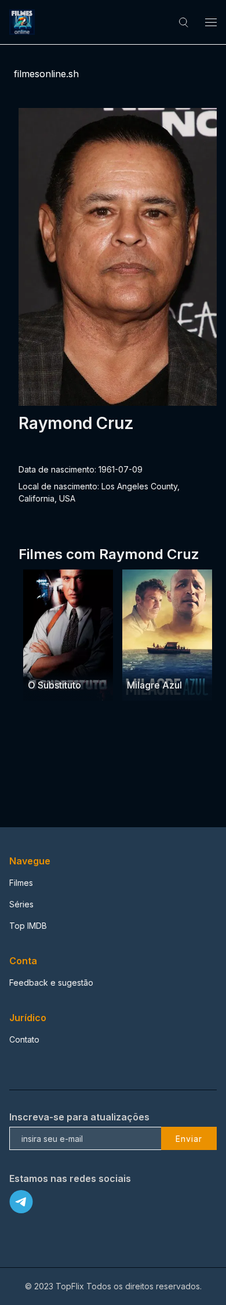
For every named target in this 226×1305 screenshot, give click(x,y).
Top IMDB (28, 926)
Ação (39, 662)
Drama (140, 662)
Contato (24, 1039)
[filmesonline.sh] (23, 22)
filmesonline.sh (46, 74)
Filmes (21, 883)
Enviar (189, 1139)
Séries (21, 904)
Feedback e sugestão (51, 982)
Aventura (174, 662)
